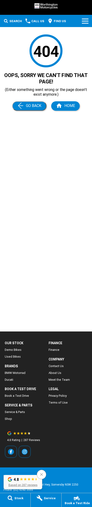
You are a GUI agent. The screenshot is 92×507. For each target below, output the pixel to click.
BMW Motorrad (15, 373)
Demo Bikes (13, 350)
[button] (23, 481)
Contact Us (56, 366)
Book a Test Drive (17, 396)
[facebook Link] (11, 452)
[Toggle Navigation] (85, 21)
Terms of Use (58, 403)
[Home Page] (46, 6)
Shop (8, 419)
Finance (54, 350)
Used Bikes (13, 357)
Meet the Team (59, 380)
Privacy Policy (58, 396)
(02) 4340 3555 (23, 489)
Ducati (9, 380)
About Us (55, 373)
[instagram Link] (24, 452)
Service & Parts (15, 412)
